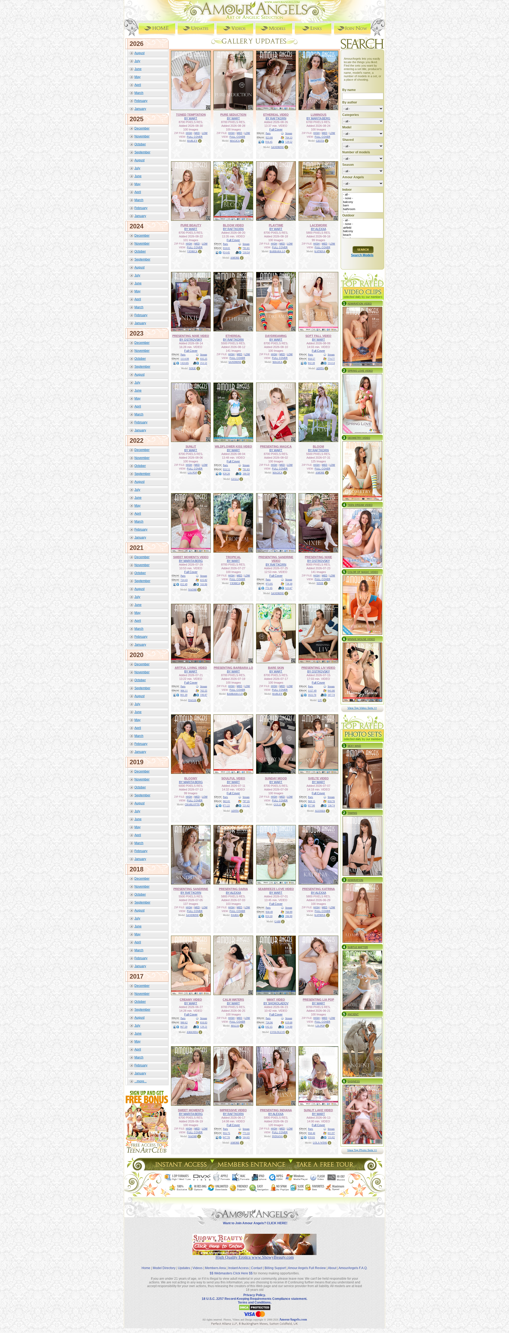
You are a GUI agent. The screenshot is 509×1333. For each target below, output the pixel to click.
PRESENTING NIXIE (318, 557)
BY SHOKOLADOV (276, 1003)
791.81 (246, 248)
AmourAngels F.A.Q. (353, 1268)
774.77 (331, 359)
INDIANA (277, 1136)
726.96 (269, 1022)
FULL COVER (195, 137)
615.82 (203, 580)
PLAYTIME (276, 225)
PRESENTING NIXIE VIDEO (190, 335)
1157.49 (312, 690)
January (140, 109)
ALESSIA (320, 811)
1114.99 (185, 359)
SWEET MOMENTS (191, 1110)
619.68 (288, 1022)
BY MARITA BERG (318, 118)
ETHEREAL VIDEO (276, 114)
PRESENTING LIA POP (318, 999)
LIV (320, 700)
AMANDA (192, 1032)
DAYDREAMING (276, 335)
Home (146, 1268)
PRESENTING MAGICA (276, 446)
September (142, 152)
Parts (268, 133)
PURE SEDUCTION (233, 114)
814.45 (226, 252)
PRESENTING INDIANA (276, 1110)
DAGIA (192, 700)
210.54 (246, 252)
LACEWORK (318, 225)
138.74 (331, 805)
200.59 (246, 473)
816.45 (269, 142)
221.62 (246, 805)
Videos (197, 1268)
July (137, 61)
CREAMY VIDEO (191, 999)
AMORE (234, 258)
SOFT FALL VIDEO (318, 335)
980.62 (184, 1022)
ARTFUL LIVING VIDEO (191, 667)
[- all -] (363, 195)
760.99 (288, 912)
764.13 (288, 137)
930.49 (269, 912)
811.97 (331, 1133)
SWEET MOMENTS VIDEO (191, 557)
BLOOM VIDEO (233, 225)
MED (197, 133)
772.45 (269, 588)
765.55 (203, 690)
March (138, 93)
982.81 (226, 801)
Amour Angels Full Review (307, 1268)
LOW (205, 133)
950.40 (311, 1133)
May (137, 77)
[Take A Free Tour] (326, 1169)
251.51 (203, 363)
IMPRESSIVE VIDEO (233, 1110)
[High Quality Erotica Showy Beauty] (254, 1253)
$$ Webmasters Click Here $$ (231, 1273)
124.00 (288, 1027)
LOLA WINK (320, 1142)
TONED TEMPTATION (191, 114)
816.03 (203, 1022)
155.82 (331, 1137)
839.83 (311, 1137)
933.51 (226, 469)
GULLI (235, 479)
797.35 (246, 801)
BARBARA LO (278, 251)
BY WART (190, 118)
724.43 (184, 580)
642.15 (269, 1027)
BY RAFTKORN (276, 118)
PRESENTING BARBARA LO (233, 667)
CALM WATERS (233, 999)
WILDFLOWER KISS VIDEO (233, 446)
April (137, 85)
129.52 (288, 142)
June (138, 69)
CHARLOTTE (192, 804)
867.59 (183, 1027)
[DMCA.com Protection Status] (255, 1310)
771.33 (246, 1133)
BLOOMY (190, 778)
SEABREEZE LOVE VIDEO (276, 889)
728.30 (288, 584)
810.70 (331, 801)
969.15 (311, 801)
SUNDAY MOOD (276, 778)
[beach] (363, 235)
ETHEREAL (233, 335)
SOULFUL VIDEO (233, 778)
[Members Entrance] (251, 1169)
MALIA (235, 1025)
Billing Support (275, 1268)
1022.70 (312, 695)
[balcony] (363, 202)
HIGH (189, 133)
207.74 (331, 695)
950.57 (311, 359)
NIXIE (192, 368)
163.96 (203, 584)
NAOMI (192, 589)
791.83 (246, 469)
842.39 (311, 363)
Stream (288, 133)
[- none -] (363, 198)
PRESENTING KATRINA (318, 889)
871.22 (226, 805)
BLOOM (318, 446)
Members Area (215, 1268)
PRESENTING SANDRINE (190, 889)
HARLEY (192, 141)
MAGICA (235, 141)
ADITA (320, 368)
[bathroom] (363, 209)
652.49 (183, 584)
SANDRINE (277, 147)
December (142, 128)
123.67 (288, 588)
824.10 (269, 916)
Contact (256, 1268)
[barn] (363, 205)
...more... (140, 1081)
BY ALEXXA (318, 229)
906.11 (184, 690)
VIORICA (192, 251)
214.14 (331, 363)
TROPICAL (233, 557)
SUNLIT (191, 446)
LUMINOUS (318, 114)
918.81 (226, 248)
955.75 (226, 1133)
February (140, 101)
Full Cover (276, 129)
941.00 (331, 690)
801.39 (183, 695)
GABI (277, 921)
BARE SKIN (276, 667)
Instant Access (238, 1268)
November (142, 136)
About (332, 1268)
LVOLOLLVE (277, 1032)
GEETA (320, 141)
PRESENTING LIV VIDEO (318, 667)
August (139, 53)
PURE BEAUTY (191, 225)
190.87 (203, 695)
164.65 (246, 1137)
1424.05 (184, 363)
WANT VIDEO (276, 999)
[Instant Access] (180, 1169)
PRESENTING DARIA (233, 889)
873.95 (269, 584)
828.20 (226, 473)
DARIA (235, 915)
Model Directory (164, 1268)
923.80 (269, 137)
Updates (184, 1268)
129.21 (203, 1027)
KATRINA (320, 251)
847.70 (226, 1137)
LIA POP (192, 472)
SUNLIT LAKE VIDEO (318, 1110)
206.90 (288, 916)
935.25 (203, 359)
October (140, 144)
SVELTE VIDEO (318, 778)
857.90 (311, 805)
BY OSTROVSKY (190, 339)
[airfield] (363, 228)
